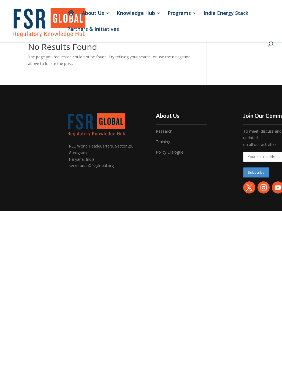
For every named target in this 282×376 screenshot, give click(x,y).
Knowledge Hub (136, 13)
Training (163, 141)
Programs (179, 13)
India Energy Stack (226, 13)
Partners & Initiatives (93, 29)
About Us (93, 13)
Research (164, 131)
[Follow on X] (249, 187)
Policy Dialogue (169, 152)
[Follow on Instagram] (263, 187)
